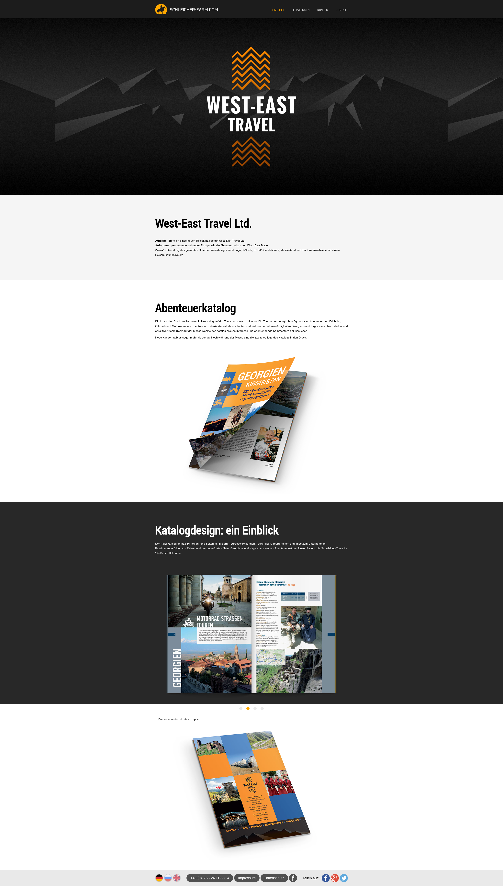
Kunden (322, 10)
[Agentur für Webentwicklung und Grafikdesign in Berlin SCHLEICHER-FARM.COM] (186, 9)
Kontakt (342, 10)
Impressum (247, 878)
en (177, 878)
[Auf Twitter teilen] (344, 878)
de (159, 878)
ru (168, 878)
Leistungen (301, 10)
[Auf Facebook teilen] (326, 878)
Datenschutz (274, 878)
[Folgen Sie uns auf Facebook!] (293, 878)
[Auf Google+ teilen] (335, 878)
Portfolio (278, 10)
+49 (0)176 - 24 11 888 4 (209, 878)
